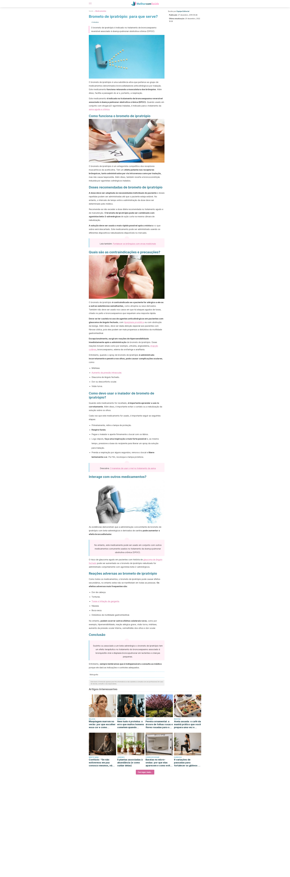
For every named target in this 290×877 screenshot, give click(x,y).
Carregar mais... (145, 772)
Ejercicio (178, 757)
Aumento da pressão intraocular (106, 372)
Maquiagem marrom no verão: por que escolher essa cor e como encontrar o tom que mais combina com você (102, 724)
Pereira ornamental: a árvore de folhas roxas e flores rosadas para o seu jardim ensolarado (159, 724)
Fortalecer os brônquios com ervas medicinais (134, 244)
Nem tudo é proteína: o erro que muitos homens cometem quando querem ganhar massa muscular (130, 724)
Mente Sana (94, 757)
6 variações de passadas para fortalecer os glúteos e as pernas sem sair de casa (186, 762)
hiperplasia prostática (134, 322)
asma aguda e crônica (99, 109)
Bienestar (121, 719)
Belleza (92, 719)
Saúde (91, 11)
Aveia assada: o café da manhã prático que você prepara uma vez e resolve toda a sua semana (187, 724)
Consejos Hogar (152, 757)
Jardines (149, 719)
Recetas (177, 719)
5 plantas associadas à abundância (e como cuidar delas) (130, 762)
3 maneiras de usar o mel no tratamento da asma (133, 468)
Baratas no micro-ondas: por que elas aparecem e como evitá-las (159, 762)
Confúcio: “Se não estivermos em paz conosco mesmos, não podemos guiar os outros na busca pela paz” (101, 762)
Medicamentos (100, 11)
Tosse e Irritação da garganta (105, 601)
